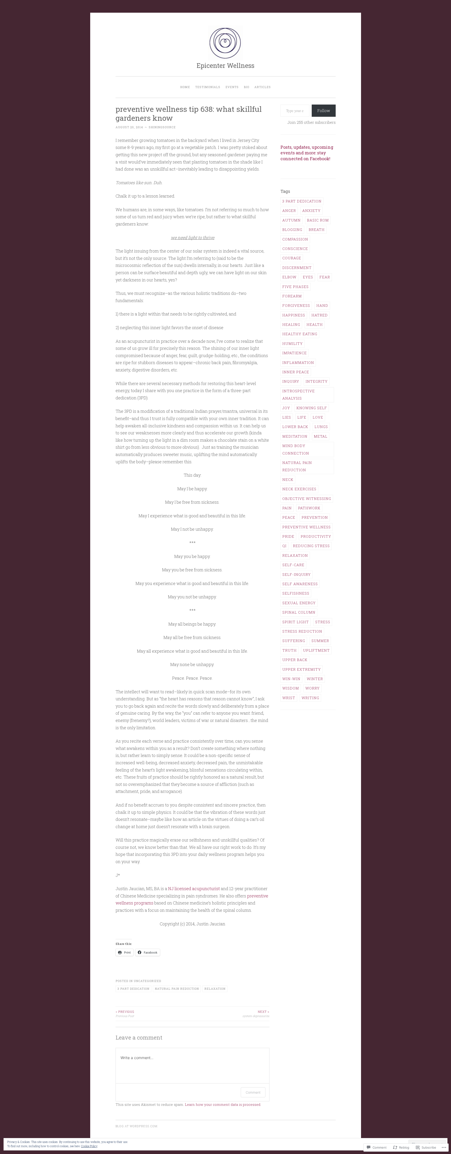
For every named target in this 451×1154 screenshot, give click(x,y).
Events (232, 87)
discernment (297, 267)
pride (288, 536)
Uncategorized (147, 981)
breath (317, 229)
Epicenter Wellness (225, 65)
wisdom (290, 688)
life (301, 417)
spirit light (295, 622)
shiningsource (162, 127)
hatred (319, 315)
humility (292, 343)
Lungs (321, 426)
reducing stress (311, 545)
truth (289, 650)
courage (291, 258)
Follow (323, 110)
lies (286, 417)
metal (320, 436)
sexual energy (299, 602)
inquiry (290, 381)
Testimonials (207, 87)
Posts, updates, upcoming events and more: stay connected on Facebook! (306, 152)
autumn (291, 220)
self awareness (300, 583)
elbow (289, 277)
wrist (288, 697)
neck (287, 479)
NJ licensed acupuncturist (194, 888)
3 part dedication (133, 988)
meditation (294, 436)
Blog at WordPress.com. (137, 1126)
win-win (291, 678)
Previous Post (125, 1014)
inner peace (295, 372)
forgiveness (296, 305)
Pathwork (309, 508)
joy (286, 407)
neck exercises (299, 489)
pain (287, 508)
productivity (316, 536)
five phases (295, 286)
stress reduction (302, 631)
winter (315, 678)
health (315, 324)
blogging (292, 229)
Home (185, 87)
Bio (246, 87)
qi (284, 545)
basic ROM (318, 220)
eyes (308, 277)
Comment (253, 1092)
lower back (295, 426)
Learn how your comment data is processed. (223, 1104)
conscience (295, 248)
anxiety (311, 210)
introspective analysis (298, 395)
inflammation (298, 362)
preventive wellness (306, 527)
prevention (315, 517)
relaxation (215, 988)
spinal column (298, 612)
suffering (293, 640)
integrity (317, 381)
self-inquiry (296, 574)
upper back (294, 659)
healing (291, 324)
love (318, 417)
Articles (262, 87)
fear (324, 277)
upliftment (316, 650)
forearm (292, 296)
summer (320, 640)
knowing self (311, 407)
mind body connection (295, 449)
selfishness (295, 593)
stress (322, 622)
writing (310, 697)
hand (322, 305)
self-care (293, 564)
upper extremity (301, 669)
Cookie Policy (89, 1146)
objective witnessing (306, 498)
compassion (295, 239)
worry (312, 688)
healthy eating (299, 333)
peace (288, 517)
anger (289, 210)
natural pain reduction (177, 988)
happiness (293, 315)
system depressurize (255, 1014)
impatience (294, 353)
